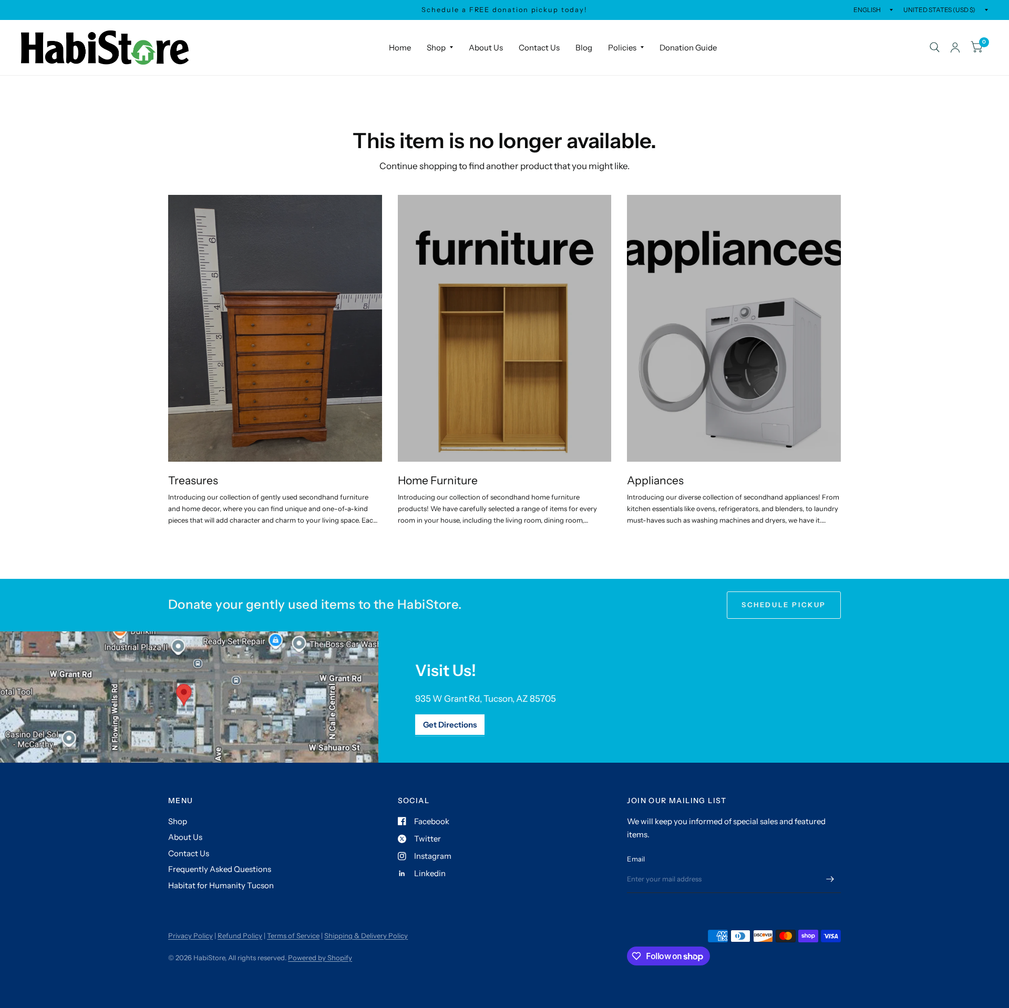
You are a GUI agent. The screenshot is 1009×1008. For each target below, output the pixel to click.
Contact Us (539, 48)
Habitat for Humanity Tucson (221, 885)
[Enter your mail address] (830, 879)
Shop (436, 48)
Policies (622, 48)
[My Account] (955, 47)
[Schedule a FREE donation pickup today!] (504, 10)
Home (400, 48)
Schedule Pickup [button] (784, 604)
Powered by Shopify (320, 957)
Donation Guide (688, 48)
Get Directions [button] (450, 725)
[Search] (934, 47)
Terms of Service (293, 935)
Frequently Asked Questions (219, 869)
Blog (583, 48)
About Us (486, 48)
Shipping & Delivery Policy (366, 935)
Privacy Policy (190, 935)
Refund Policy (240, 935)
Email (636, 859)
